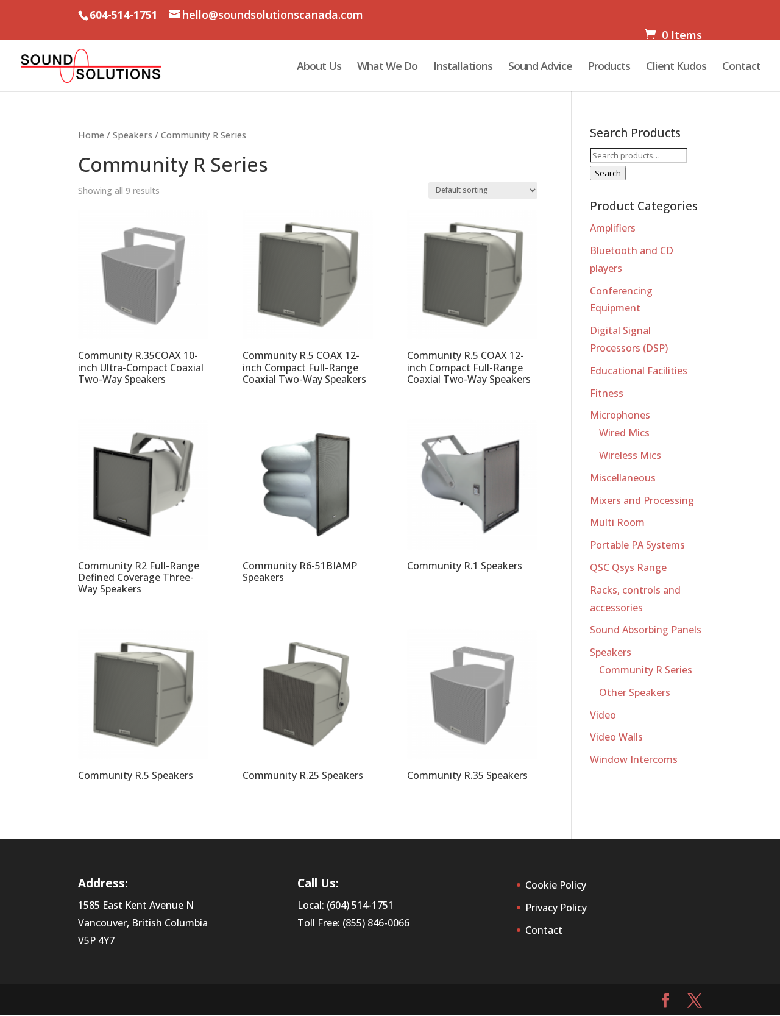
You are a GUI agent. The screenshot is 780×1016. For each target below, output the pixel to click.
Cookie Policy (555, 885)
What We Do (387, 67)
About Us (319, 67)
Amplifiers (613, 228)
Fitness (606, 393)
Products (609, 67)
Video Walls (616, 737)
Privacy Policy (556, 907)
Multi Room (617, 522)
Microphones (620, 415)
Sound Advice (540, 67)
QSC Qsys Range (628, 567)
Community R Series (645, 670)
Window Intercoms (634, 759)
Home (91, 135)
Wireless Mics (630, 455)
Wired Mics (624, 432)
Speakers (132, 135)
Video (603, 715)
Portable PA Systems (637, 545)
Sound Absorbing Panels (645, 629)
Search (608, 173)
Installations (462, 67)
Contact (741, 67)
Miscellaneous (623, 478)
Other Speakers (634, 692)
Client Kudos (676, 67)
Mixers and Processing (642, 500)
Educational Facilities (638, 370)
